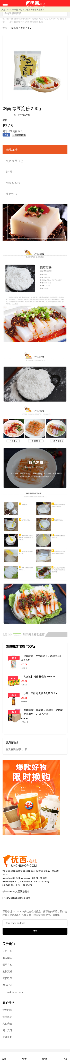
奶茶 (16, 18)
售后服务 (12, 193)
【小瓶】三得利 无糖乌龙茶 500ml (39, 693)
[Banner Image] (31, 796)
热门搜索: (6, 20)
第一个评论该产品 (22, 114)
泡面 (41, 18)
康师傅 (28, 18)
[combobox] (35, 13)
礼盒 (41, 21)
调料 (23, 21)
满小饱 (56, 18)
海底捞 (35, 18)
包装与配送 (13, 183)
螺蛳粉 (22, 18)
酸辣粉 (17, 21)
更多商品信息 (14, 160)
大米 (27, 21)
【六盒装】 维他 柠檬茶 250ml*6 (38, 676)
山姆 (50, 18)
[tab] (35, 150)
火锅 (46, 18)
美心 (62, 18)
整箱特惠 (34, 21)
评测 (9, 171)
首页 (5, 28)
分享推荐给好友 (19, 135)
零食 (11, 18)
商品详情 (12, 149)
